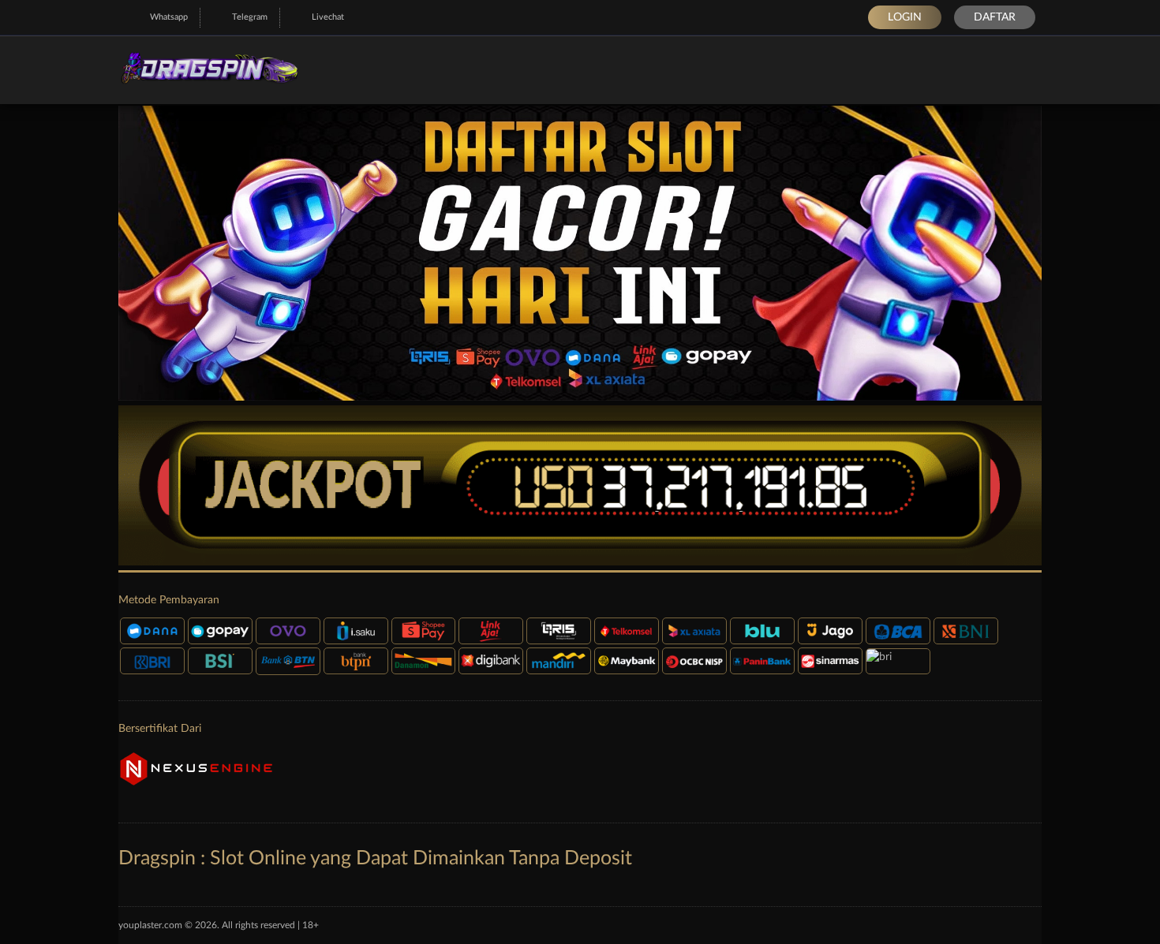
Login (905, 17)
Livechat (328, 17)
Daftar (995, 17)
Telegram (250, 17)
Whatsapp (169, 17)
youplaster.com (150, 925)
